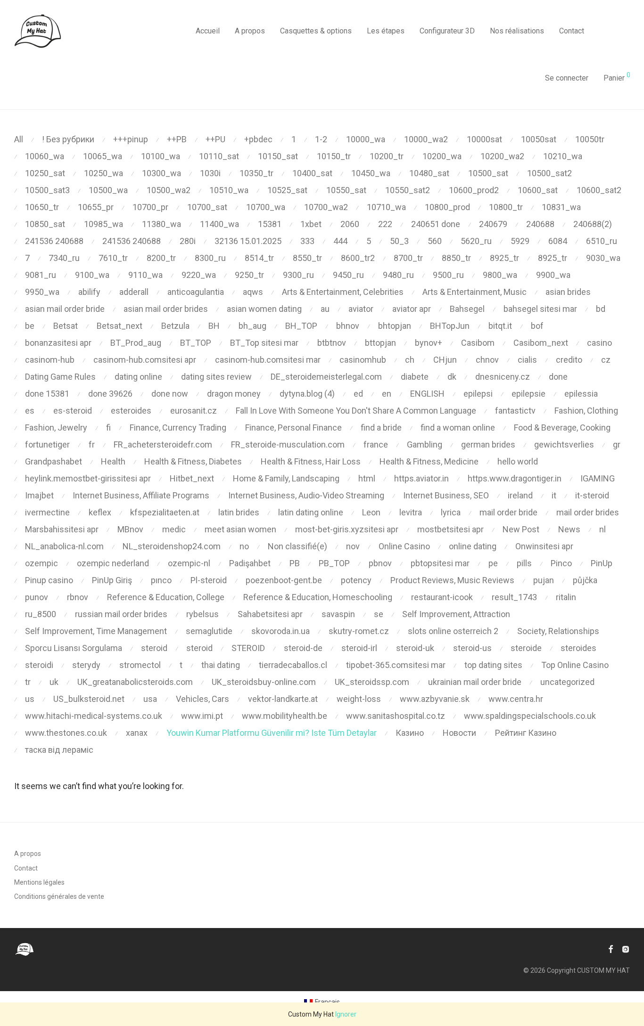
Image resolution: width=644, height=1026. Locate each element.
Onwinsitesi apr (544, 546)
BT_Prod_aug (135, 343)
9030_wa (603, 258)
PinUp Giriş (112, 580)
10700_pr (150, 207)
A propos (250, 30)
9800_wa (500, 275)
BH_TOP (301, 326)
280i (188, 241)
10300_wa (161, 173)
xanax (137, 733)
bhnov (347, 326)
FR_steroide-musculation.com (288, 444)
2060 (349, 224)
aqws (253, 292)
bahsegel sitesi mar (540, 309)
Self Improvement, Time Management (96, 631)
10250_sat (45, 173)
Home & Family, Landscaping (286, 478)
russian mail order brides (121, 614)
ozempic (41, 563)
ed (358, 394)
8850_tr (456, 258)
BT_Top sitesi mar (264, 343)
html (366, 478)
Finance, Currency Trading (178, 427)
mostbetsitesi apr (450, 529)
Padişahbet (250, 563)
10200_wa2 (502, 156)
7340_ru (64, 258)
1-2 (321, 139)
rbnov (77, 597)
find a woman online (458, 427)
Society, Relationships (558, 631)
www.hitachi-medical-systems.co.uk (93, 716)
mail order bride (508, 512)
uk (54, 682)
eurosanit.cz (193, 410)
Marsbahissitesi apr (62, 529)
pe (493, 563)
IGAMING (597, 478)
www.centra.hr (515, 699)
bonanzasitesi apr (58, 343)
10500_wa (108, 190)
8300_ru (210, 258)
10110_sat (219, 156)
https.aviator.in (421, 478)
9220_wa (199, 275)
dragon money (234, 394)
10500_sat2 (549, 173)
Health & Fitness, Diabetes (193, 461)
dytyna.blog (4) (307, 394)
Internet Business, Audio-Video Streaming (306, 495)
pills (524, 563)
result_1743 (514, 597)
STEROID (248, 648)
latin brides (238, 512)
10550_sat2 (407, 190)
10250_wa (103, 173)
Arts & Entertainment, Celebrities (343, 292)
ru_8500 (40, 614)
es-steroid (72, 410)
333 (307, 241)
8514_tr (259, 258)
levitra (410, 512)
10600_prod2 (474, 190)
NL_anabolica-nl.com (64, 546)
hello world (517, 461)
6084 (557, 241)
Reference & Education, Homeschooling (317, 597)
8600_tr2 (358, 258)
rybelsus (202, 614)
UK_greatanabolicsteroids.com (135, 682)
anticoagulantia (195, 292)
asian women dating (264, 309)
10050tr (589, 139)
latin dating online (310, 512)
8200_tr (161, 258)
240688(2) (592, 224)
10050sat (538, 139)
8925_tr (504, 258)
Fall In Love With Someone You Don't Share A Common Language (356, 410)
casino (599, 343)
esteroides (131, 410)
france (375, 444)
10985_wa (103, 224)
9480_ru (398, 275)
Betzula (175, 326)
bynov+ (428, 343)
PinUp (601, 563)
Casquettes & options (316, 30)
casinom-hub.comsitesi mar (268, 360)
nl (602, 529)
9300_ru (298, 275)
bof (537, 326)
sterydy (86, 665)
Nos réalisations (517, 30)
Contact (571, 30)
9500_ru (448, 275)
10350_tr (256, 173)
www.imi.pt (202, 716)
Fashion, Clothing (586, 410)
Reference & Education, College (165, 597)
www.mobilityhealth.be (284, 716)
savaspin (338, 614)
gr (616, 444)
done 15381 (47, 394)
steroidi (39, 665)
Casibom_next (540, 343)
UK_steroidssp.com (372, 682)
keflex (100, 512)
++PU (215, 139)
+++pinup (130, 139)
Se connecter (566, 77)
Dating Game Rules (60, 377)
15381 (269, 224)
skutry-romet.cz (359, 631)
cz (606, 360)
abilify (89, 292)
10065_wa (102, 156)
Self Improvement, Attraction (456, 614)
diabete (415, 377)
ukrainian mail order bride (474, 682)
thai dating (220, 665)
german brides (488, 444)
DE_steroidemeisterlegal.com (326, 377)
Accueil (208, 30)
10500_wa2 (168, 190)
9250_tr (249, 275)
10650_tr (42, 207)
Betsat (65, 326)
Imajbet (39, 495)
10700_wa (265, 207)
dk (451, 377)
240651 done (435, 224)
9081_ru (40, 275)
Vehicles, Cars (202, 699)
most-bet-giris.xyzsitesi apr (346, 529)
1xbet (311, 224)
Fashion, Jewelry (56, 427)
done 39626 (110, 394)
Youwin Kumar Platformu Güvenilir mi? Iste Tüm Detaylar (271, 733)
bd (600, 309)
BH (214, 326)
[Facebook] (610, 949)
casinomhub (362, 360)
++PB (177, 139)
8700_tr (408, 258)
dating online (138, 377)
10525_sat (287, 190)
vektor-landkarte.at (283, 699)
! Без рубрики (68, 139)
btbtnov (331, 343)
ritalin (566, 597)
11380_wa (161, 224)
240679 (493, 224)
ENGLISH (427, 394)
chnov (487, 360)
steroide (526, 648)
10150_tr (334, 156)
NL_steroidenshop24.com (172, 546)
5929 (520, 241)
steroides (578, 648)
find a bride (381, 427)
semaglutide (209, 631)
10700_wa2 (326, 207)
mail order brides (587, 512)
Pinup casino (49, 580)
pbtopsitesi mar (440, 563)
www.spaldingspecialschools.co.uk (530, 716)
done (558, 377)
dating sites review (216, 377)
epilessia (581, 394)
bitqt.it (500, 326)
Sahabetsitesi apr (270, 614)
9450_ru (348, 275)
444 (340, 241)
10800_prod (447, 207)
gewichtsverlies (564, 444)
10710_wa (386, 207)
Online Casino (404, 546)
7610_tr (113, 258)
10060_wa (44, 156)
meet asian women (240, 529)
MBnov (130, 529)
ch (409, 360)
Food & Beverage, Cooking (562, 427)
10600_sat (538, 190)
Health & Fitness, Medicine (429, 461)
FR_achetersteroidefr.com (163, 444)
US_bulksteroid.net (88, 699)
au (325, 309)
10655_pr (96, 207)
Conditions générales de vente (59, 896)
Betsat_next (119, 326)
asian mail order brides (166, 309)
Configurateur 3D (447, 30)
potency (356, 580)
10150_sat (278, 156)
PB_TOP (334, 563)
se (378, 614)
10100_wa (160, 156)
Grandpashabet (53, 461)
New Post (521, 529)
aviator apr (411, 309)
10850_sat (45, 224)
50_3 (399, 241)
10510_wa (228, 190)
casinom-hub (49, 360)
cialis (527, 360)
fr (92, 444)
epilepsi (478, 394)
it (554, 495)
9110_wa (145, 275)
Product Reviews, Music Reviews (452, 580)
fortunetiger (47, 444)
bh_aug (252, 326)
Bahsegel (467, 309)
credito (569, 360)
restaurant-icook (442, 597)
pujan (543, 580)
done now (169, 394)
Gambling (424, 444)
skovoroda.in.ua (280, 631)
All (18, 139)
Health (113, 461)
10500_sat (488, 173)
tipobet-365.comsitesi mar (396, 665)
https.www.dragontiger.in (514, 478)
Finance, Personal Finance (293, 427)
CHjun (445, 360)
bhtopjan (394, 326)
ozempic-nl (189, 563)
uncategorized (567, 682)
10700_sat (207, 207)
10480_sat (429, 173)
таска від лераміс (59, 750)
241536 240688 (54, 241)
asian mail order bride (65, 309)
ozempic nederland (113, 563)
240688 (540, 224)
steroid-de (303, 648)
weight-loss (359, 699)
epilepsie (528, 394)
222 (385, 224)
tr (28, 682)
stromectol (140, 665)
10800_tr (506, 207)
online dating (472, 546)
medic (174, 529)
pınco (161, 580)
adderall (134, 292)
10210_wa (562, 156)
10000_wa (365, 139)
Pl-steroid (208, 580)
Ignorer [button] (345, 1014)
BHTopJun (450, 326)
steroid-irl (359, 648)
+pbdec (258, 139)
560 (435, 241)
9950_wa (42, 292)
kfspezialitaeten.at (164, 512)
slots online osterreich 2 (453, 631)
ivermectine (47, 512)
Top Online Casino (575, 665)
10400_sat (312, 173)
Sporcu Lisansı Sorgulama (73, 648)
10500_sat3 (47, 190)
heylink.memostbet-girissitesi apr (88, 478)
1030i (210, 173)
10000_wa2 (426, 139)
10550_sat (346, 190)
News (569, 529)
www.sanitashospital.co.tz (395, 716)
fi (108, 427)
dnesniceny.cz (502, 377)
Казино (410, 733)
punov (36, 597)
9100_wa (92, 275)
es (29, 410)
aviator (360, 309)
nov (353, 546)
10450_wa (370, 173)
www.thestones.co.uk (66, 733)
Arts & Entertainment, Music (474, 292)
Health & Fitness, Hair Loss (311, 461)
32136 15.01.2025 (248, 241)
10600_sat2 (599, 190)
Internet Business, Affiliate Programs (141, 495)
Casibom (478, 343)
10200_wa (442, 156)
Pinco (561, 563)
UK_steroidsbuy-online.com (264, 682)
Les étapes (386, 30)
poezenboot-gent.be (284, 580)
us (29, 699)
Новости (459, 733)
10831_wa (561, 207)
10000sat (484, 139)
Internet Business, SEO (446, 495)
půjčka (585, 580)
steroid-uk (415, 648)
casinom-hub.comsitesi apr (144, 360)
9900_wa (553, 275)
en (386, 394)
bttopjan (380, 343)
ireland (520, 495)
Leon (371, 512)
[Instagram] (625, 949)
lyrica (451, 512)
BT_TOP (195, 343)
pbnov (380, 563)
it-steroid (592, 495)
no (244, 546)
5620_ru (476, 241)
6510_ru (601, 241)
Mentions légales (39, 882)
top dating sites (493, 665)
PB (294, 563)
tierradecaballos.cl (293, 665)
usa (150, 699)
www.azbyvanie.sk (435, 699)
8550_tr (307, 258)
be (29, 326)
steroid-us (472, 648)
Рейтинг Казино (525, 733)
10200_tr (387, 156)
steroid (154, 648)
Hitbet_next (192, 478)
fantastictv (515, 410)
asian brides (568, 292)
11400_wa (219, 224)
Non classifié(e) (297, 546)
